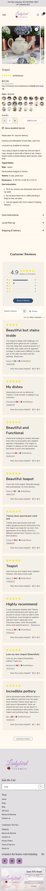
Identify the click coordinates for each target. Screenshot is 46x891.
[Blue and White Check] (25, 109)
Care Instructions (10, 215)
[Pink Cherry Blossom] (4, 98)
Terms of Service (8, 845)
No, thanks (34, 886)
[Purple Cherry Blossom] (15, 98)
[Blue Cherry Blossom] (9, 98)
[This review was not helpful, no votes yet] (37, 368)
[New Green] (31, 104)
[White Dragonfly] (20, 104)
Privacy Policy (7, 841)
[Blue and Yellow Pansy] (15, 109)
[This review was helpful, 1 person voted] (33, 724)
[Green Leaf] (9, 109)
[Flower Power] (25, 98)
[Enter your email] (40, 787)
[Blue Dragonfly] (25, 104)
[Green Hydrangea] (36, 98)
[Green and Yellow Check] (31, 109)
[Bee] (9, 104)
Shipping (5, 829)
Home (4, 799)
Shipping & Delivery (11, 230)
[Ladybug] (4, 104)
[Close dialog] (43, 870)
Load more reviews (23, 739)
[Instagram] (12, 861)
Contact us (6, 818)
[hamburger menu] (4, 15)
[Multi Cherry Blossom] (20, 98)
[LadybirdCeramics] (21, 15)
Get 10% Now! (34, 882)
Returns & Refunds (9, 814)
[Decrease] (4, 120)
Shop (4, 803)
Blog (3, 807)
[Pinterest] (19, 861)
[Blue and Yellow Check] (20, 109)
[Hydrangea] (31, 98)
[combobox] (34, 317)
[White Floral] (42, 104)
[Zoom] (36, 29)
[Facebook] (5, 861)
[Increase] (15, 120)
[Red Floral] (4, 109)
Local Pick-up (8, 223)
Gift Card (5, 811)
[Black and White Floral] (36, 104)
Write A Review (23, 300)
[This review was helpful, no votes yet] (33, 368)
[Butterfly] (15, 104)
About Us (5, 848)
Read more (18, 356)
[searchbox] (12, 311)
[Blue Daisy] (42, 98)
